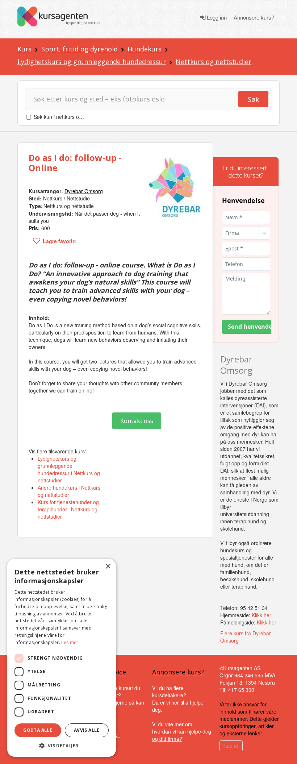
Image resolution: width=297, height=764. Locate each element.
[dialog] (61, 658)
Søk (253, 99)
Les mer (69, 642)
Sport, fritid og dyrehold (79, 49)
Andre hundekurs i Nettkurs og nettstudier (69, 491)
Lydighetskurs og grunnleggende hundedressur (91, 61)
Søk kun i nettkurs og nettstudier (71, 116)
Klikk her (261, 615)
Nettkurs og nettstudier (213, 61)
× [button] (107, 566)
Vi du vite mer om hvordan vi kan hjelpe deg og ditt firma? (181, 731)
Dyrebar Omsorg (236, 364)
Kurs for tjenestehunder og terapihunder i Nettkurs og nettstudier (68, 509)
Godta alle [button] (37, 730)
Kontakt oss (136, 420)
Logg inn (216, 17)
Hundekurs (144, 49)
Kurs (24, 49)
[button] (61, 746)
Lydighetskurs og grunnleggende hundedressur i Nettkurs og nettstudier (69, 469)
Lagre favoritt (59, 241)
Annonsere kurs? (254, 17)
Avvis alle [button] (87, 730)
